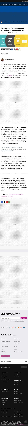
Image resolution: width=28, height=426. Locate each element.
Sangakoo (9, 75)
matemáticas (21, 199)
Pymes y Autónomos (18, 402)
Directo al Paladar (5, 391)
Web (7, 199)
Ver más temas (5, 356)
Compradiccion (4, 404)
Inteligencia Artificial (18, 351)
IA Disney (19, 307)
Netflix (15, 349)
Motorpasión (17, 391)
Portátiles (25, 21)
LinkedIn (24, 327)
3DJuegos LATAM (18, 410)
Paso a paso (4, 338)
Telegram (15, 327)
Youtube (12, 327)
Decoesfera (3, 402)
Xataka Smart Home (5, 379)
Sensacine (16, 382)
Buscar (26, 361)
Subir (22, 367)
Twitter (14, 49)
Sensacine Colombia (18, 414)
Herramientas (13, 199)
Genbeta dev (17, 344)
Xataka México (4, 410)
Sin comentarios (6, 49)
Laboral (16, 346)
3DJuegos (16, 374)
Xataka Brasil (4, 412)
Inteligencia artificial (5, 341)
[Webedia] (25, 1)
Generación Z (12, 21)
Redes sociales (4, 346)
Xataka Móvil (4, 376)
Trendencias (4, 400)
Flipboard (17, 49)
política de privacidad (19, 321)
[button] (9, 59)
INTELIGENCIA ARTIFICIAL (15, 4)
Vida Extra (16, 376)
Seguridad (3, 344)
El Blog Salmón (17, 400)
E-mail (19, 49)
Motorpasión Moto (18, 393)
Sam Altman (5, 21)
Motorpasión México (18, 416)
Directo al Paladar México (6, 416)
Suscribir (23, 318)
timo (2, 349)
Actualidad (16, 338)
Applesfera (3, 377)
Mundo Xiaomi (4, 381)
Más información (21, 424)
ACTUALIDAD (4, 4)
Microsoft (19, 21)
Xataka (2, 374)
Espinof (16, 384)
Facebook (12, 49)
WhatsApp (3, 351)
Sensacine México (18, 412)
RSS (18, 327)
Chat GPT (13, 307)
